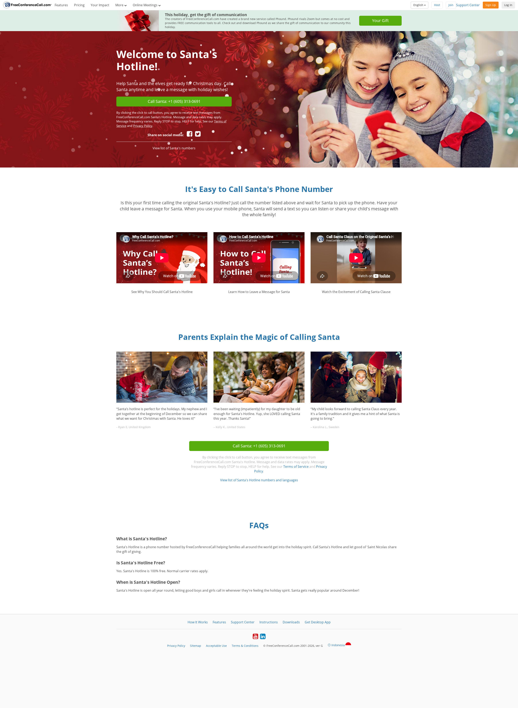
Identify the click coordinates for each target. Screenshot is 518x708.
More (119, 5)
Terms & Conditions (245, 646)
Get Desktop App (318, 622)
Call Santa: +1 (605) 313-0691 (174, 101)
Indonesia (338, 645)
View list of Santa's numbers (174, 148)
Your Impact (100, 5)
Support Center (468, 5)
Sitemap (195, 646)
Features (61, 5)
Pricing (79, 5)
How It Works (198, 622)
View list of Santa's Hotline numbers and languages (259, 480)
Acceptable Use (216, 646)
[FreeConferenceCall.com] (27, 5)
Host (437, 5)
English (418, 5)
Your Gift (380, 20)
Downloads (291, 622)
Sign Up (490, 5)
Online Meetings (145, 5)
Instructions (268, 622)
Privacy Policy (142, 126)
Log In (508, 5)
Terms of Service (296, 466)
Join (450, 5)
